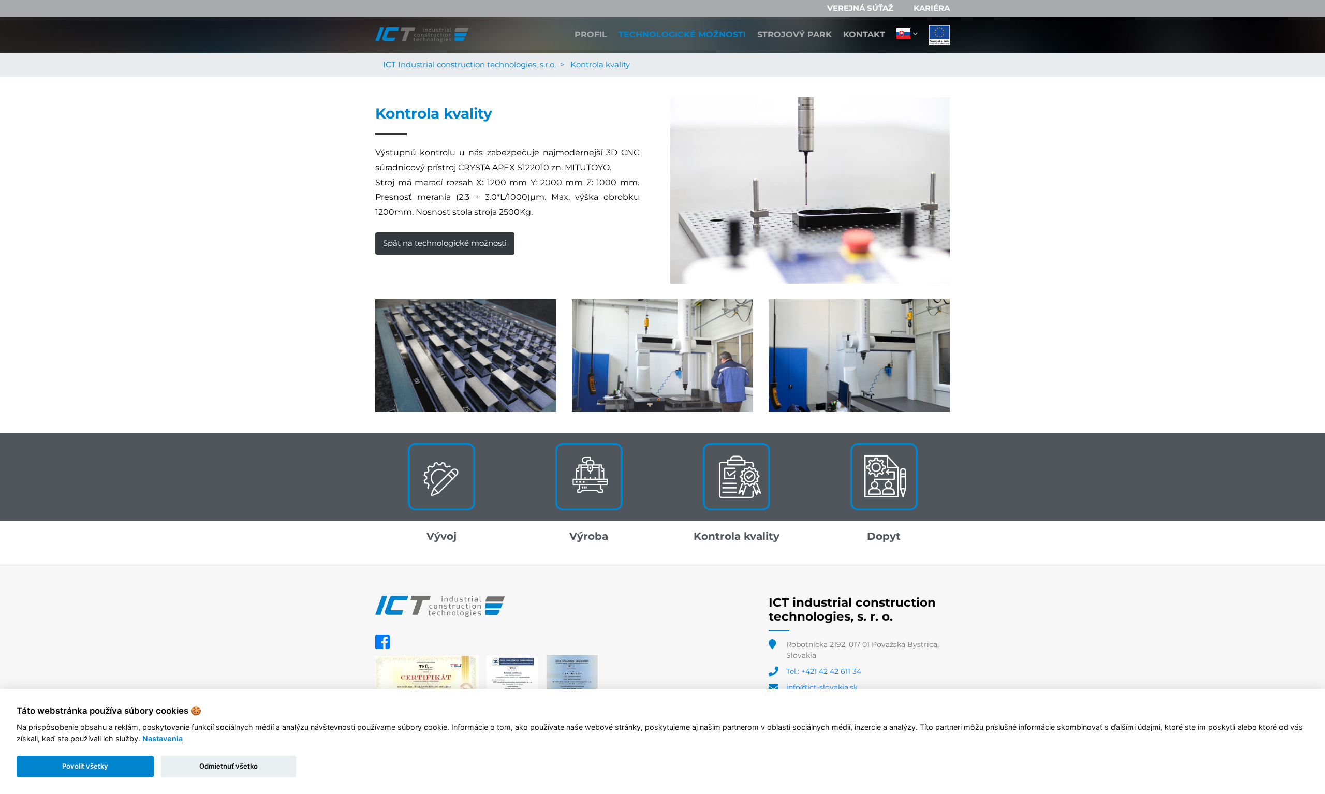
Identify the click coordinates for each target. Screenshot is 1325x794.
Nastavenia (162, 738)
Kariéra (932, 8)
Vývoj (441, 536)
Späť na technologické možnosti (445, 243)
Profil (591, 35)
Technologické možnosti (682, 35)
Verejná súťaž (860, 8)
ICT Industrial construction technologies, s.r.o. (469, 64)
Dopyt (884, 536)
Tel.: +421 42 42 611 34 (823, 671)
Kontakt (864, 35)
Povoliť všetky (85, 766)
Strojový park (794, 35)
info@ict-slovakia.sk (822, 687)
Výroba (588, 536)
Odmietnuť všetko (228, 766)
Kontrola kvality (736, 536)
